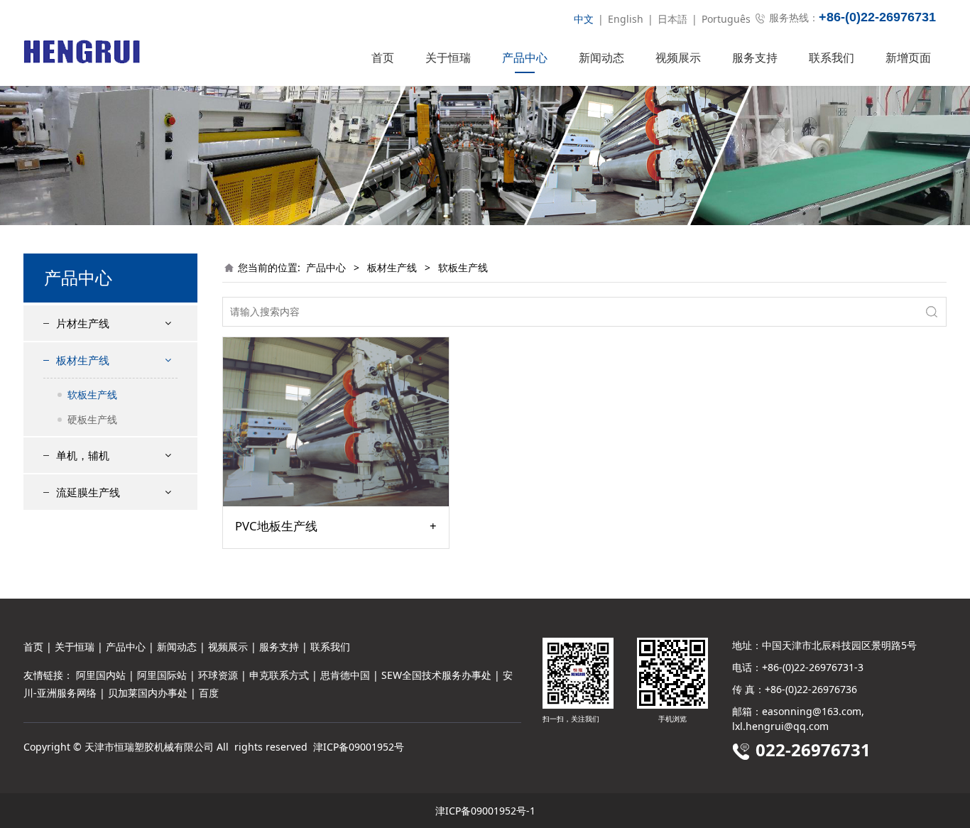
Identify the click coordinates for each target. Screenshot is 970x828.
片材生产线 (82, 323)
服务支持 (755, 57)
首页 (382, 57)
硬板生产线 (92, 419)
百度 (209, 692)
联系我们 (831, 57)
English (625, 19)
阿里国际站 (162, 675)
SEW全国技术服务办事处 (436, 675)
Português (726, 19)
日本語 (672, 19)
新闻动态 (601, 57)
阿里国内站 (101, 675)
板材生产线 (82, 360)
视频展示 (678, 57)
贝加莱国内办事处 (147, 692)
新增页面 (908, 57)
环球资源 (218, 675)
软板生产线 (92, 394)
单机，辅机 (82, 455)
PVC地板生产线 (276, 526)
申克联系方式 (279, 675)
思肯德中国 (345, 675)
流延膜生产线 (88, 492)
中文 (584, 19)
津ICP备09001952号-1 (485, 810)
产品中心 (524, 57)
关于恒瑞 (448, 57)
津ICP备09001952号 (358, 746)
